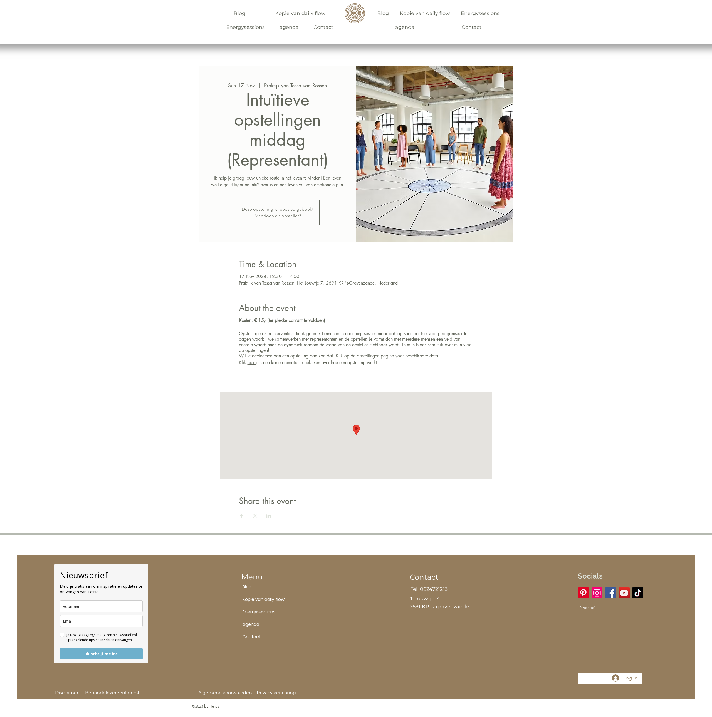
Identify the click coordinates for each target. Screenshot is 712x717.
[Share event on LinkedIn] (268, 516)
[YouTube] (624, 592)
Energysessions (256, 612)
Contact (252, 637)
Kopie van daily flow (256, 599)
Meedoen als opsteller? (277, 215)
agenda (251, 624)
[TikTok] (637, 592)
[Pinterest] (583, 592)
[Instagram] (597, 592)
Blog (247, 587)
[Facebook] (610, 592)
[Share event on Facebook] (241, 516)
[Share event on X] (255, 516)
